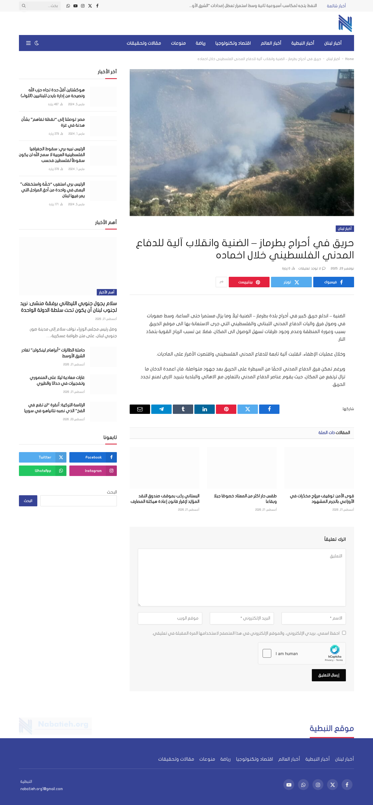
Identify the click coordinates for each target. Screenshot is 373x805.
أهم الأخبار (107, 292)
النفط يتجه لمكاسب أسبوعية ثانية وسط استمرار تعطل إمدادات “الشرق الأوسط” (251, 6)
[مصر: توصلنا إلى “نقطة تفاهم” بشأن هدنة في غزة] (103, 126)
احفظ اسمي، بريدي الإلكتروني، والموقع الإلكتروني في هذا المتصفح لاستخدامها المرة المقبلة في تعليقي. (245, 633)
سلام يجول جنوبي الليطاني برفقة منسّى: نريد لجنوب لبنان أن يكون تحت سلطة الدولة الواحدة (68, 307)
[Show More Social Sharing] (221, 282)
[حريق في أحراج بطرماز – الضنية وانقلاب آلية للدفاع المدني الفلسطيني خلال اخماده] (242, 142)
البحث (112, 492)
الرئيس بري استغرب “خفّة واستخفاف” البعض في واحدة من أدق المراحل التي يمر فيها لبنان (52, 190)
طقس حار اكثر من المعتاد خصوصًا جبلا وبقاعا (245, 499)
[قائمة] (28, 43)
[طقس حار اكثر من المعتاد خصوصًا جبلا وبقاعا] (242, 468)
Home (349, 59)
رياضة (200, 43)
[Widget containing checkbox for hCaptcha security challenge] (302, 653)
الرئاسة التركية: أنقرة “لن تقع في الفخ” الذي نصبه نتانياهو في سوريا (54, 408)
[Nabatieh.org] (345, 23)
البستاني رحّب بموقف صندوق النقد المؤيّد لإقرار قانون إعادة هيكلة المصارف (165, 499)
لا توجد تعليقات (309, 268)
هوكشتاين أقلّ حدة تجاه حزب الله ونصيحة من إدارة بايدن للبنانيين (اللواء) (53, 93)
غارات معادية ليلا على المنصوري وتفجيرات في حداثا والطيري (57, 380)
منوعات (178, 43)
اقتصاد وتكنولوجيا (233, 43)
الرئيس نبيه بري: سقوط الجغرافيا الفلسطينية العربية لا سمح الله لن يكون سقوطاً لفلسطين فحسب (52, 155)
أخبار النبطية (302, 43)
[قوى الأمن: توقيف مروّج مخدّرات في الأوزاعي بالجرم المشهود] (319, 468)
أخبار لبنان (333, 43)
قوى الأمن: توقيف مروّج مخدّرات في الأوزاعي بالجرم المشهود (322, 499)
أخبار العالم (271, 43)
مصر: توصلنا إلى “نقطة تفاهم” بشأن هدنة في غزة (53, 122)
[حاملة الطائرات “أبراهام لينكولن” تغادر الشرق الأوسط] (103, 357)
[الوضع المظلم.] (36, 43)
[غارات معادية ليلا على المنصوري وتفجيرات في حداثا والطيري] (103, 384)
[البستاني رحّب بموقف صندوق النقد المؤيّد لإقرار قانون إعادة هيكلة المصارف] (164, 468)
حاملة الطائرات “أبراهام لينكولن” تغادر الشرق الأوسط (53, 353)
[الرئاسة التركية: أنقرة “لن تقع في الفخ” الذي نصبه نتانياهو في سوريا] (103, 412)
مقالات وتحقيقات (144, 43)
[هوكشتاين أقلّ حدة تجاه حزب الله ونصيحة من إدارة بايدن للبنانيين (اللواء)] (103, 97)
